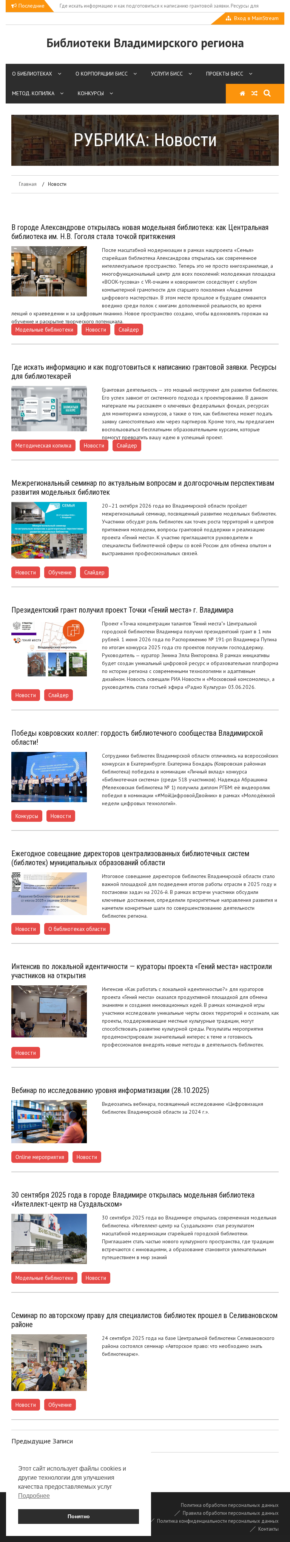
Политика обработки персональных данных (230, 1505)
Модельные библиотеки (44, 329)
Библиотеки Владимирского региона (145, 43)
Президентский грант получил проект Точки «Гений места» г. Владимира (122, 609)
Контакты (268, 1529)
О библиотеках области (77, 928)
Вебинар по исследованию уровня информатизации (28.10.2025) (110, 1090)
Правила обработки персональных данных (231, 1513)
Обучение (60, 572)
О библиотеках (32, 73)
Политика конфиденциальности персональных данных (218, 1521)
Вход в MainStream (256, 18)
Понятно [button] (79, 1516)
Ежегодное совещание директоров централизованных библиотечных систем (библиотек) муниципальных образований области (130, 858)
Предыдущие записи (42, 1441)
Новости (96, 329)
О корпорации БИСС (102, 73)
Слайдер (129, 329)
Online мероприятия (39, 1157)
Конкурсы (91, 93)
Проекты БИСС (224, 73)
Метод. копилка (33, 93)
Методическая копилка (43, 445)
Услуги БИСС (167, 73)
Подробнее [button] (34, 1496)
